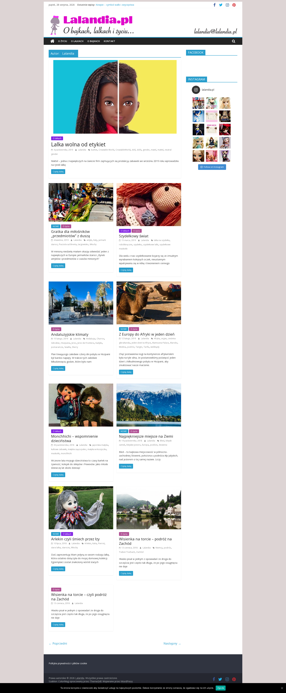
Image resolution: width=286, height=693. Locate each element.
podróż (130, 347)
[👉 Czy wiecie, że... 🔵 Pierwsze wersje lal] (211, 156)
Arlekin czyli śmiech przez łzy (75, 538)
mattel (161, 149)
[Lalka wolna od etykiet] (115, 62)
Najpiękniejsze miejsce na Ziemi (146, 436)
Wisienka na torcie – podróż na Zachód (145, 541)
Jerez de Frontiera (85, 343)
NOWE (56, 226)
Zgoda (220, 688)
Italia (94, 543)
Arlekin (88, 543)
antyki (89, 240)
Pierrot (101, 543)
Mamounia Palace (160, 342)
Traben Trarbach (127, 552)
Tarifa (146, 347)
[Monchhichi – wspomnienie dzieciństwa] (81, 385)
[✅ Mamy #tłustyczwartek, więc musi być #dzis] (198, 143)
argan (164, 338)
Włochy (93, 244)
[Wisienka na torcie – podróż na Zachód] (149, 488)
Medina (122, 347)
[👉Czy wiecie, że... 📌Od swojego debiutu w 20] (211, 116)
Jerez (74, 343)
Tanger (139, 347)
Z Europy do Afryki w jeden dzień (147, 334)
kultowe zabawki (59, 449)
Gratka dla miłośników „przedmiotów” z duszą (70, 233)
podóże (154, 444)
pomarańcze (57, 347)
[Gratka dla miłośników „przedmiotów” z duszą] (81, 185)
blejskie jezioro (133, 444)
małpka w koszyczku (97, 449)
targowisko (83, 244)
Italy (95, 240)
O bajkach (93, 41)
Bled (162, 440)
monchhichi (66, 453)
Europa (145, 444)
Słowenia (163, 444)
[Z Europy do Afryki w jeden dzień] (149, 283)
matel (153, 149)
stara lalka (56, 547)
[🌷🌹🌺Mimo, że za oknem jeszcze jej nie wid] (225, 103)
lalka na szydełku (162, 240)
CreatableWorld (123, 149)
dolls (139, 149)
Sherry (75, 347)
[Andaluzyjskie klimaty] (81, 283)
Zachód (139, 552)
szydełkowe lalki (150, 244)
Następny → (172, 643)
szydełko (138, 244)
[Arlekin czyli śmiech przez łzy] (81, 488)
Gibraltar (55, 343)
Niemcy (159, 547)
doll (134, 149)
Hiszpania (65, 343)
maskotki (55, 453)
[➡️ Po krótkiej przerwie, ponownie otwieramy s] (198, 103)
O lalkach (77, 41)
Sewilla (67, 347)
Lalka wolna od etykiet (78, 144)
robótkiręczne (125, 244)
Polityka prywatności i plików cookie (68, 663)
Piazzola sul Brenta (68, 244)
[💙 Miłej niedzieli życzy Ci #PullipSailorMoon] (198, 116)
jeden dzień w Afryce (141, 342)
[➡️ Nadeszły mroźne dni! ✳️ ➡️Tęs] (211, 143)
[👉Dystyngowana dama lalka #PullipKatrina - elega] (198, 156)
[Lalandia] (143, 17)
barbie (94, 149)
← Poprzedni (58, 643)
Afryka (157, 338)
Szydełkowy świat (133, 235)
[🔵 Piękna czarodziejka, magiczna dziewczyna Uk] (198, 129)
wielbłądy (154, 347)
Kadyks (98, 343)
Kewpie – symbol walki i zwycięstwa (115, 5)
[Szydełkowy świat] (149, 185)
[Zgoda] (282, 688)
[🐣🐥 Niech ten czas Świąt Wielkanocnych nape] (211, 103)
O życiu (62, 41)
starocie (66, 547)
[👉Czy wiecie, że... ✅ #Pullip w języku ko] (225, 143)
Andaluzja (90, 338)
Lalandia (82, 149)
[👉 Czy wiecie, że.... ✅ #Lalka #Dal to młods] (211, 129)
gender (146, 149)
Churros (100, 338)
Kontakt (109, 41)
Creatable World (106, 149)
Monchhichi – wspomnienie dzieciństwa (74, 438)
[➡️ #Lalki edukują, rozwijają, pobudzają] (225, 116)
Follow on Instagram (214, 166)
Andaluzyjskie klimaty (69, 334)
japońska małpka (100, 445)
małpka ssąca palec (77, 449)
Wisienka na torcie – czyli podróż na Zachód (79, 596)
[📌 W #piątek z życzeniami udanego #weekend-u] (225, 156)
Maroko (173, 342)
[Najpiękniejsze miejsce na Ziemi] (149, 385)
